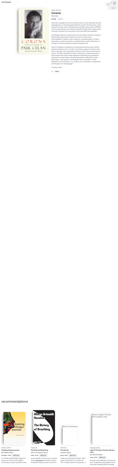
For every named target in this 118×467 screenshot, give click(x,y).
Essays (91, 457)
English (60, 67)
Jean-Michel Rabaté (96, 455)
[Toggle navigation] (114, 3)
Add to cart (16, 455)
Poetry (57, 71)
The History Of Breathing (39, 450)
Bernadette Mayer (7, 452)
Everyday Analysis (95, 448)
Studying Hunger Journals (10, 450)
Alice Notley (39, 460)
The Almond (64, 450)
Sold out (60, 19)
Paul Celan (54, 16)
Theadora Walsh (65, 452)
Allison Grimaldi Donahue (39, 452)
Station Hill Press (56, 10)
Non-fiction (4, 455)
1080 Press (63, 448)
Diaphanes (34, 448)
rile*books (6, 2)
